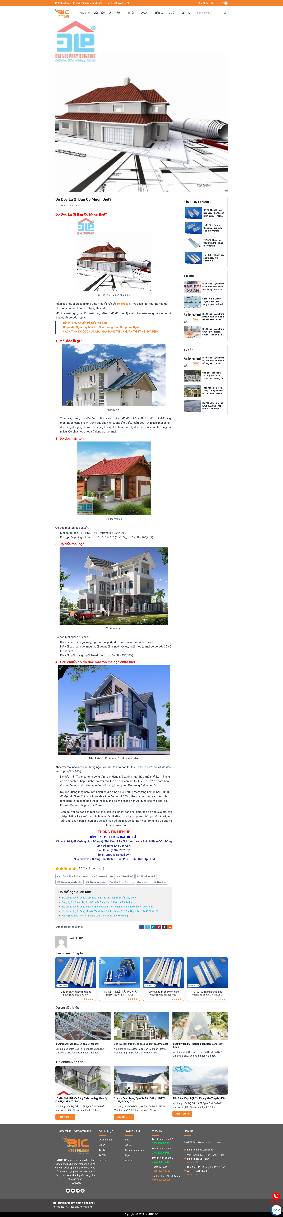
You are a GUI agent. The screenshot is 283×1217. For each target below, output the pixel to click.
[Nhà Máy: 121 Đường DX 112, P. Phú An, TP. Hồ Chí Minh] (185, 1171)
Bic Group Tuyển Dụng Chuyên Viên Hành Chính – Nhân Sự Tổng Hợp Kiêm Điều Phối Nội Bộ (110, 911)
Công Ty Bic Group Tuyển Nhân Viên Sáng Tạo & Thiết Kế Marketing (97, 902)
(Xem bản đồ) (193, 1162)
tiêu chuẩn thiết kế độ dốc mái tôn (151, 882)
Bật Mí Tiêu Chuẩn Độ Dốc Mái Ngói (85, 322)
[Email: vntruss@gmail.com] (185, 1150)
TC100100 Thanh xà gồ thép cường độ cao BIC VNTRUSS (207, 993)
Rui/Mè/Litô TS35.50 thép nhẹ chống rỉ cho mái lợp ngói (163, 993)
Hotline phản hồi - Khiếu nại (166, 1176)
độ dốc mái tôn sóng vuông (122, 882)
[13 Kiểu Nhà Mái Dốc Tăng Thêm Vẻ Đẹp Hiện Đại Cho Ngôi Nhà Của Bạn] (83, 1080)
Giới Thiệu (203, 3)
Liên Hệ (215, 3)
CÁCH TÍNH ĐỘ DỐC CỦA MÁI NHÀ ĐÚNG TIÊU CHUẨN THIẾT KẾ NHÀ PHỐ (110, 331)
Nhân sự (158, 13)
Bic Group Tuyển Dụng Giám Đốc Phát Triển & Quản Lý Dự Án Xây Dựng (99, 897)
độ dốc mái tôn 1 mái (146, 876)
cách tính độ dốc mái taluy (68, 876)
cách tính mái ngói (125, 876)
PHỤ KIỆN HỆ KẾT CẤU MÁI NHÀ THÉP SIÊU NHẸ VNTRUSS (119, 993)
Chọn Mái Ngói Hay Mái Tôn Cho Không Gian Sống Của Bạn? (101, 327)
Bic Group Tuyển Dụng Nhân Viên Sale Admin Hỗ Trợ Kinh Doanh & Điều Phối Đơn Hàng (107, 906)
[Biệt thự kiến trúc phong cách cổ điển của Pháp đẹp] (141, 1026)
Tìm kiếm (225, 14)
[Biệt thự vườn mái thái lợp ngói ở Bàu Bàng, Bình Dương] (200, 1026)
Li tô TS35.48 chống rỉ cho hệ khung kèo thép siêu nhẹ (76, 993)
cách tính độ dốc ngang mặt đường (98, 876)
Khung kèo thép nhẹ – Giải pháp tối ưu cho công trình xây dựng (95, 915)
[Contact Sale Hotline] (276, 1196)
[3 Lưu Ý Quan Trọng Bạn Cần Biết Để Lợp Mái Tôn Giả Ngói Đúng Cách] (141, 1080)
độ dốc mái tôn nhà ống (96, 882)
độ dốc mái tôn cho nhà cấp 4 (69, 882)
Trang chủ (83, 13)
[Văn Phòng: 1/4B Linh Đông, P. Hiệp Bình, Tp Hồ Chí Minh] (185, 1158)
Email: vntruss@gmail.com (201, 1149)
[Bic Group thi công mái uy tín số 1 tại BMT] (83, 1026)
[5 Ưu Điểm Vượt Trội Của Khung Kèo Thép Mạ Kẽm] (200, 1080)
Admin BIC (62, 205)
